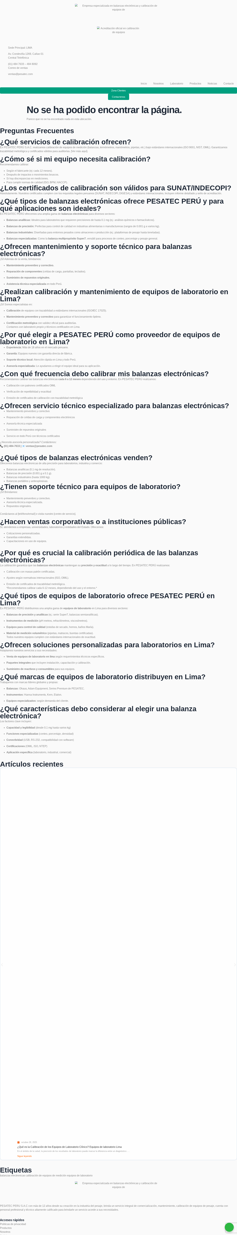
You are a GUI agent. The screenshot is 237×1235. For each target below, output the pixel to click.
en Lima (82, 608)
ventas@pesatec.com (39, 446)
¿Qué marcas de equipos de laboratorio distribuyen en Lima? (103, 677)
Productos (195, 83)
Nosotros (158, 83)
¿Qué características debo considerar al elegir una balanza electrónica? (98, 712)
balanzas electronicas (25, 463)
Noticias (212, 83)
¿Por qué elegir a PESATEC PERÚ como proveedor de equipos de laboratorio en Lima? (110, 338)
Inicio (144, 83)
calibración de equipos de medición (46, 1175)
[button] (2, 965)
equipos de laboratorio (80, 1175)
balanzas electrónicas (45, 379)
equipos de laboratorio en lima (36, 656)
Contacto (228, 83)
